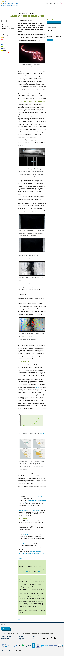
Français (4, 41)
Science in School (21, 13)
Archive (33, 636)
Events (30, 8)
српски (4, 48)
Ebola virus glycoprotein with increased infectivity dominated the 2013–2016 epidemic (32, 509)
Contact (47, 3)
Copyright (21, 636)
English (4, 39)
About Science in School (6, 636)
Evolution (8, 28)
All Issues (13, 8)
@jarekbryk (39, 571)
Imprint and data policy (6, 639)
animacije (28, 526)
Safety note (21, 638)
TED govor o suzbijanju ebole (30, 548)
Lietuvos (4, 46)
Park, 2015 (37, 387)
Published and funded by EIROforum (8, 650)
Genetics (12, 28)
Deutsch (4, 43)
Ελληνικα (4, 44)
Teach (27, 8)
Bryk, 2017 (40, 83)
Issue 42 (32, 13)
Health (9, 26)
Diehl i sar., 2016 (36, 402)
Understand (22, 8)
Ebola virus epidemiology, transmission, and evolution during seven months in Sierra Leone (32, 501)
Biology (6, 26)
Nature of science (5, 30)
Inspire (17, 8)
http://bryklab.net (25, 571)
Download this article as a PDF (54, 22)
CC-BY (19, 619)
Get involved (39, 8)
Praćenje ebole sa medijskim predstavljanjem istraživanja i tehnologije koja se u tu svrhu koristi (31, 553)
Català (4, 37)
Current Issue (7, 8)
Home (2, 8)
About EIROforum (5, 638)
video (27, 520)
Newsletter (52, 3)
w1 (44, 211)
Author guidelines (46, 8)
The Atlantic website (27, 534)
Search (57, 3)
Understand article (13, 16)
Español (4, 50)
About (34, 8)
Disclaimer (21, 639)
